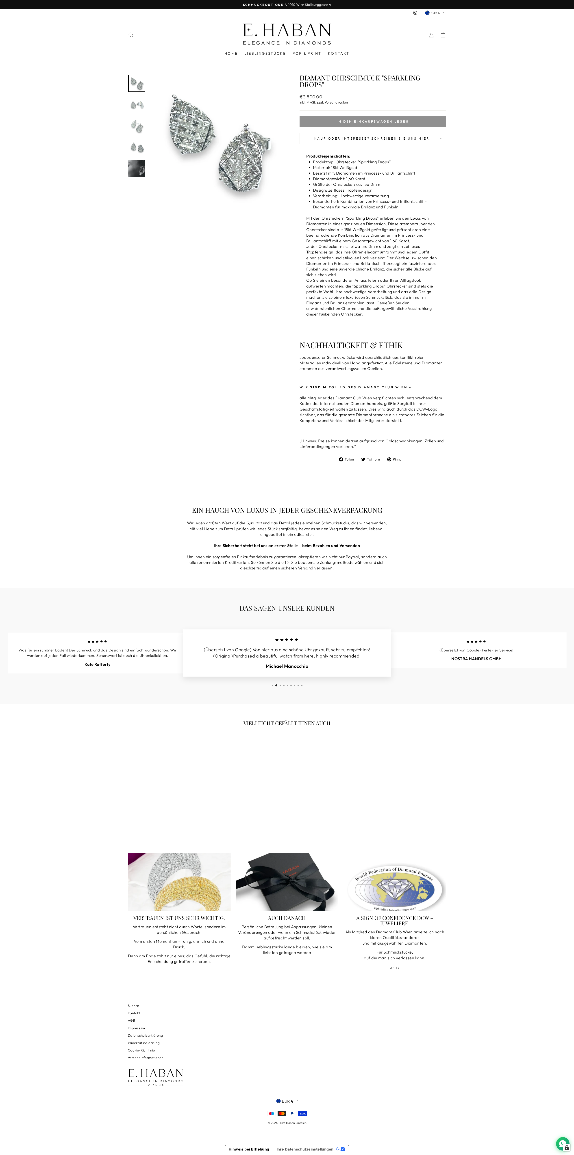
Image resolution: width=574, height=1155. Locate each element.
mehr (394, 968)
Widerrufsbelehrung (144, 1043)
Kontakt (338, 53)
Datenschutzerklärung (145, 1035)
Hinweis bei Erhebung (249, 1149)
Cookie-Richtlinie (141, 1050)
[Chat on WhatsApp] (563, 1144)
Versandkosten (336, 102)
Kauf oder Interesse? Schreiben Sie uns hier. (372, 138)
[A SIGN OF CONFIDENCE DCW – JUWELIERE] (394, 882)
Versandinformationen (145, 1058)
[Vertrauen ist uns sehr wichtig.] (179, 882)
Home (231, 53)
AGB (131, 1020)
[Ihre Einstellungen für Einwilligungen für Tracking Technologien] (566, 1147)
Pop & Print (307, 53)
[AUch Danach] (287, 882)
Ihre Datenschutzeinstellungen (305, 1149)
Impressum (136, 1028)
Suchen (133, 1006)
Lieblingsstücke (265, 53)
